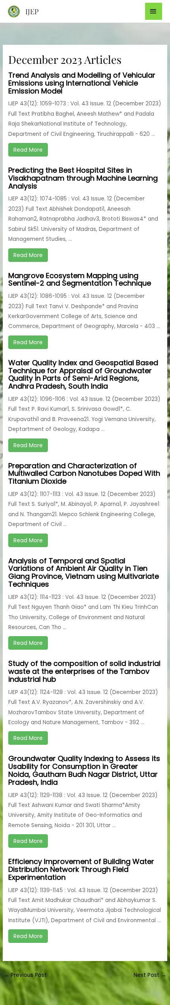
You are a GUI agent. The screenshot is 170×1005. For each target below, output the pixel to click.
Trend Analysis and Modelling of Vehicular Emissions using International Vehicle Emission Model (81, 83)
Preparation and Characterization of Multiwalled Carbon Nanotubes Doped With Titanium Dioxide (84, 473)
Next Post (150, 975)
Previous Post (25, 975)
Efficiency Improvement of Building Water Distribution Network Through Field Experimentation (81, 869)
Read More (28, 150)
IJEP (32, 11)
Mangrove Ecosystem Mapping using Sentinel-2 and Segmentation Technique (79, 279)
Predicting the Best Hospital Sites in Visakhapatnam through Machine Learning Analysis (83, 178)
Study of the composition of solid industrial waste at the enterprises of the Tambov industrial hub (84, 671)
